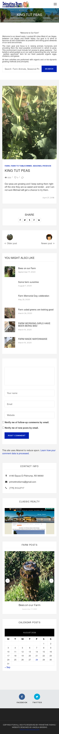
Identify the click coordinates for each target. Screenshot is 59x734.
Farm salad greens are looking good (36, 309)
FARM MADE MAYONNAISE (32, 338)
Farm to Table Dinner (21, 166)
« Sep (7, 667)
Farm (7, 166)
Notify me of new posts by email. (22, 427)
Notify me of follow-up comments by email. (27, 422)
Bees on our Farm (27, 268)
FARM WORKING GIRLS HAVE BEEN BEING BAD (34, 324)
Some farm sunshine (28, 281)
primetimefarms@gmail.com (22, 481)
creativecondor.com (29, 730)
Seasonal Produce (42, 166)
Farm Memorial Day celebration (33, 295)
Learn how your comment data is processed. (29, 452)
